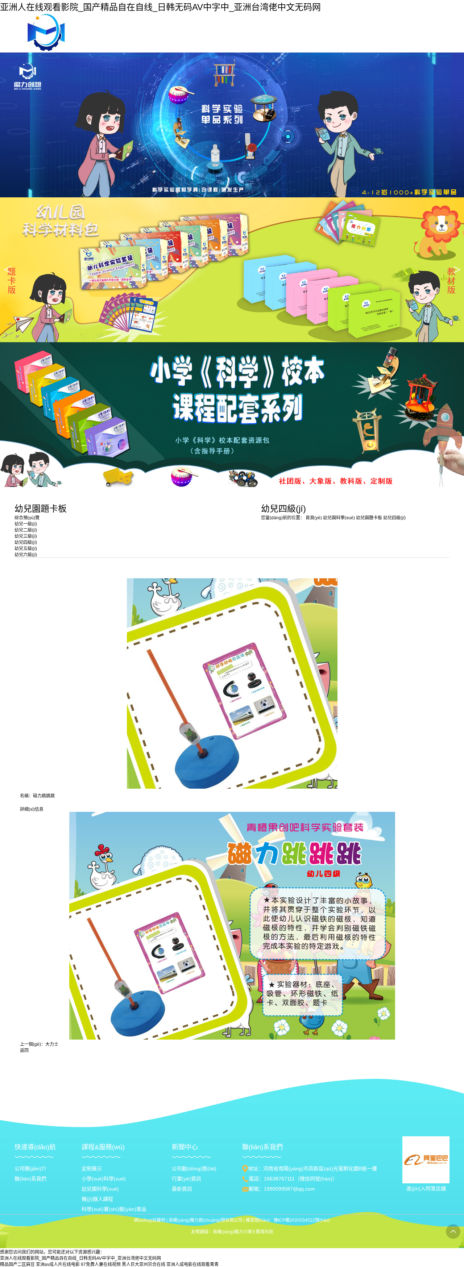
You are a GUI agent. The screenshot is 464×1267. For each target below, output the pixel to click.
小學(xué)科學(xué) (104, 1179)
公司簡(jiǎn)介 (30, 1168)
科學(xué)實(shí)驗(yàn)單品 (114, 1209)
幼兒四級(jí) (394, 517)
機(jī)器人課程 (97, 1199)
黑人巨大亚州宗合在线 (143, 1264)
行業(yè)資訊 (186, 1179)
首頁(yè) (314, 517)
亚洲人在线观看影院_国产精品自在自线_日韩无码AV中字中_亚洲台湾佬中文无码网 (160, 7)
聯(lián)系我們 (30, 1179)
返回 (24, 1050)
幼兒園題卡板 (369, 517)
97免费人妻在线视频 (101, 1264)
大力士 (51, 1044)
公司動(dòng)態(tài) (194, 1168)
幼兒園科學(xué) (339, 517)
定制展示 (92, 1168)
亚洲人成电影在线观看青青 (192, 1264)
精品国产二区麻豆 (17, 1264)
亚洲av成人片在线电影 (58, 1264)
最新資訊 (182, 1189)
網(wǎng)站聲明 (149, 1220)
